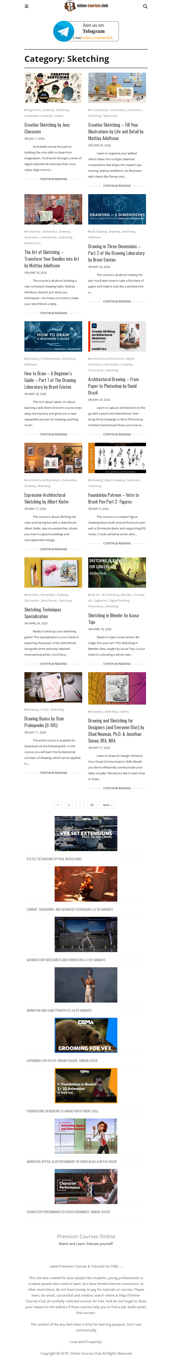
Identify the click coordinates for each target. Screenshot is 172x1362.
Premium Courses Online (86, 1236)
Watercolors (32, 243)
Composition (100, 110)
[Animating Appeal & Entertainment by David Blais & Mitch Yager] (86, 1136)
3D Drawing (99, 231)
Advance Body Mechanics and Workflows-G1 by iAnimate (66, 959)
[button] (26, 7)
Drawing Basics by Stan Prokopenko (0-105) (44, 721)
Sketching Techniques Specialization (42, 612)
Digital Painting (119, 600)
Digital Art (34, 110)
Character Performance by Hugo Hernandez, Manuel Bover (68, 1211)
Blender (126, 595)
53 (92, 805)
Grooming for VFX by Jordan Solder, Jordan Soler (62, 1060)
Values (59, 116)
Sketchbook (49, 237)
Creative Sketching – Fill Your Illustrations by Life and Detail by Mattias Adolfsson (116, 131)
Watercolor (110, 116)
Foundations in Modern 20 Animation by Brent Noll (63, 1110)
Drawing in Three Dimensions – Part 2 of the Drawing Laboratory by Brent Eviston (116, 253)
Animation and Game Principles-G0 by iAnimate (59, 1010)
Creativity (34, 231)
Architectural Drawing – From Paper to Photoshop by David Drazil (113, 386)
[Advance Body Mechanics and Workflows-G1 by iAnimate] (86, 935)
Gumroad (133, 480)
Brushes (33, 595)
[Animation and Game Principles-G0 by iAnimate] (86, 985)
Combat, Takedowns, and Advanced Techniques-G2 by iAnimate (70, 909)
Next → (108, 805)
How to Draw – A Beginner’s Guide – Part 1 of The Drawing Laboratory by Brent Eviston (50, 380)
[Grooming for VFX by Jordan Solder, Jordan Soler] (86, 1036)
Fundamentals (50, 359)
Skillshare (94, 237)
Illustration (134, 110)
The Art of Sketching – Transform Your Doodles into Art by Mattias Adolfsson (51, 259)
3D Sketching (110, 595)
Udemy (124, 711)
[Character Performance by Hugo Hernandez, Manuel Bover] (86, 1187)
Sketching (62, 110)
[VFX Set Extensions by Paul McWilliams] (86, 834)
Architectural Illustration (108, 359)
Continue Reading (53, 179)
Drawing (48, 110)
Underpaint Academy (38, 116)
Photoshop (95, 370)
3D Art (96, 595)
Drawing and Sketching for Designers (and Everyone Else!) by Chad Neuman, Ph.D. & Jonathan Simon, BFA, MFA (116, 730)
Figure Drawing (115, 480)
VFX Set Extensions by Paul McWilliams (54, 858)
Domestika (118, 110)
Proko (45, 709)
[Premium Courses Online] (86, 4)
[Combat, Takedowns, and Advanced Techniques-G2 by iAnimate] (86, 884)
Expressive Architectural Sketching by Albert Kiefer (46, 498)
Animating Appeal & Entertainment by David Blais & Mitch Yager (72, 1161)
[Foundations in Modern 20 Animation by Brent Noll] (86, 1086)
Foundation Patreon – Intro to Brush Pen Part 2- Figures (113, 498)
